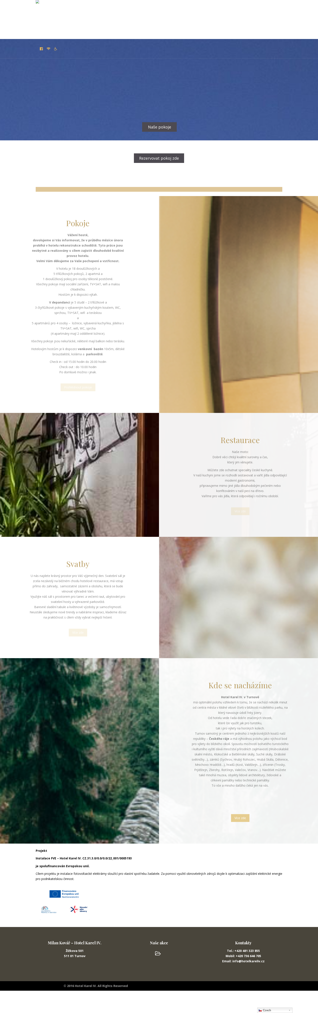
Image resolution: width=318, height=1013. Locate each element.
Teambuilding (191, 29)
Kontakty (256, 29)
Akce (236, 29)
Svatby (116, 29)
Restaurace (93, 29)
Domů (45, 29)
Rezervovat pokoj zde (159, 158)
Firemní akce (160, 29)
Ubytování (67, 29)
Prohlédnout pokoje (78, 387)
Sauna (135, 29)
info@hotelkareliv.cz (229, 180)
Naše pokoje (159, 127)
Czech (266, 1010)
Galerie (217, 29)
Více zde (240, 511)
